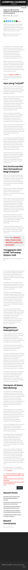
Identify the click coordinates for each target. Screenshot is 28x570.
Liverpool (8, 473)
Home (24, 566)
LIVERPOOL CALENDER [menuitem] (14, 74)
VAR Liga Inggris (17, 475)
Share (19, 21)
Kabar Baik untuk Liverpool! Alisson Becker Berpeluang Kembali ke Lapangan (11, 498)
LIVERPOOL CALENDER (14, 1)
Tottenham (10, 475)
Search (5, 485)
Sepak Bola (9, 470)
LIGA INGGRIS (15, 15)
